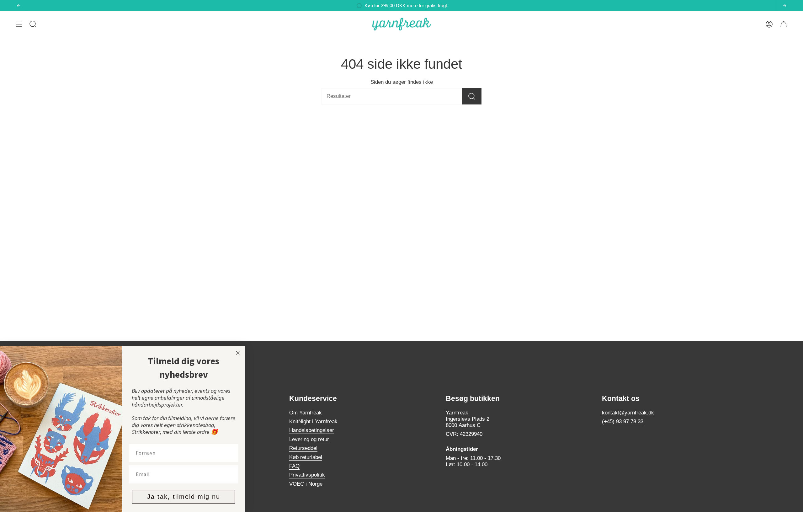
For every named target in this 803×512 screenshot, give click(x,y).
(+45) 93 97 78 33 (622, 421)
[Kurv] (783, 24)
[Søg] (471, 96)
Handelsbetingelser (311, 430)
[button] (33, 24)
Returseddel (303, 448)
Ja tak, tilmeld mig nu (183, 496)
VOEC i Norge (305, 484)
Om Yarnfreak (305, 413)
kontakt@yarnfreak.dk (628, 413)
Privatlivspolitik (307, 475)
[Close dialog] (238, 353)
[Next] (784, 5)
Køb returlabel (305, 457)
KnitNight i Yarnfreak (313, 421)
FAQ (294, 466)
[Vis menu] (19, 24)
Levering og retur (309, 439)
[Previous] (18, 5)
